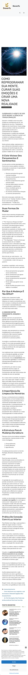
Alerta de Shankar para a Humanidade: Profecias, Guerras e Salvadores (14, 640)
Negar (14, 666)
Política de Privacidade (14, 673)
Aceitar (14, 662)
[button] (26, 647)
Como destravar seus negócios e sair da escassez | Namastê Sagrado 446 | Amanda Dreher (13, 594)
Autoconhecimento (6, 107)
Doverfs (16, 6)
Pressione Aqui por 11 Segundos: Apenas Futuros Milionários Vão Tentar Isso (14, 613)
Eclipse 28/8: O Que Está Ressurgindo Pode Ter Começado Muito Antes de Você (15, 623)
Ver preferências (14, 669)
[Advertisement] (14, 31)
